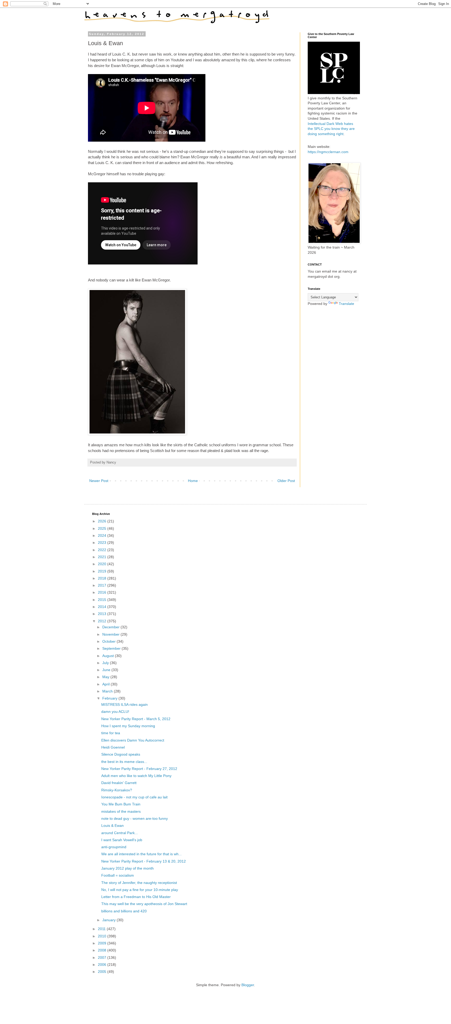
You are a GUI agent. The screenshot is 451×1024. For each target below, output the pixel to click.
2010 (102, 936)
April (106, 684)
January (109, 920)
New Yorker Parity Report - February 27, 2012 (139, 769)
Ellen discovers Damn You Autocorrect (132, 740)
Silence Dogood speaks (120, 754)
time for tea (110, 733)
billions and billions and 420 (124, 911)
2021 (102, 557)
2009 (102, 943)
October (109, 641)
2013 (102, 614)
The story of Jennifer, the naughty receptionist (139, 883)
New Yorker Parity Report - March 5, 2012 (135, 719)
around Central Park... (119, 833)
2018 (102, 578)
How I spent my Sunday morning (128, 726)
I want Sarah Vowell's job (121, 840)
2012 (102, 621)
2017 (102, 585)
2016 (102, 592)
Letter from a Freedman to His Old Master (136, 897)
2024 (102, 535)
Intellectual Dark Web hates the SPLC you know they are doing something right (331, 129)
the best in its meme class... (124, 762)
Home (193, 481)
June (106, 670)
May (106, 677)
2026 (102, 521)
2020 (102, 564)
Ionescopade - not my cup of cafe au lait (134, 797)
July (106, 663)
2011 (102, 929)
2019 (102, 571)
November (111, 634)
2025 (102, 528)
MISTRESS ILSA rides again (124, 704)
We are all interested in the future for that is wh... (141, 854)
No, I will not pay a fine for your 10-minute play (139, 890)
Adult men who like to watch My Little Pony (136, 776)
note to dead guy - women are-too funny (134, 818)
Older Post (286, 481)
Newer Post (98, 481)
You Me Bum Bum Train (120, 804)
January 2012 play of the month (127, 868)
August (108, 656)
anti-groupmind (113, 847)
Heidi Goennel (113, 747)
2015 (102, 600)
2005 (102, 971)
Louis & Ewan (112, 825)
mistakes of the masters (121, 811)
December (111, 627)
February (110, 698)
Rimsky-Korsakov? (116, 790)
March (108, 691)
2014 (102, 607)
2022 (102, 550)
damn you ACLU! (115, 711)
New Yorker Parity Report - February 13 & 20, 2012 (143, 861)
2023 (102, 542)
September (112, 648)
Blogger (247, 985)
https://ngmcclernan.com (328, 152)
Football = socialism (117, 875)
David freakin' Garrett (119, 783)
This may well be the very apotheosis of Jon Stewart (144, 904)
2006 (102, 964)
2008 (102, 950)
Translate (346, 304)
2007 (102, 957)
